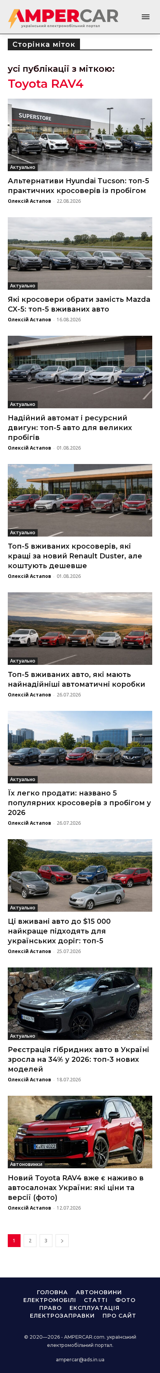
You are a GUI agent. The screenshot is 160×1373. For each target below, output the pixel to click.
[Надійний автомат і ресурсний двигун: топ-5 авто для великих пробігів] (80, 372)
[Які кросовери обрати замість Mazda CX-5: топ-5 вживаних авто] (80, 253)
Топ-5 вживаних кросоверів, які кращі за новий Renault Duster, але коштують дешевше (75, 556)
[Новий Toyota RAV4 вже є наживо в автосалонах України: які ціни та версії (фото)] (80, 1132)
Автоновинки (26, 1164)
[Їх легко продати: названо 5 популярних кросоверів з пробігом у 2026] (80, 747)
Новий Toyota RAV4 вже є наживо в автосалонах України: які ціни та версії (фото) (76, 1188)
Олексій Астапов (29, 201)
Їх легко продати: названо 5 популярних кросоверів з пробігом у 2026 (79, 803)
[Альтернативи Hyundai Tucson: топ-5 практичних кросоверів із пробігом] (80, 135)
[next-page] (62, 1240)
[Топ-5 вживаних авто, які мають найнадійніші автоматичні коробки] (80, 628)
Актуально (22, 167)
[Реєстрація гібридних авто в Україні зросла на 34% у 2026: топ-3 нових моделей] (80, 1003)
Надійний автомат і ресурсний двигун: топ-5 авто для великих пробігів (70, 428)
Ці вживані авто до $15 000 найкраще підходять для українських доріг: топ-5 (59, 931)
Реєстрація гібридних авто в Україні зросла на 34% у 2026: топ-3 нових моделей (78, 1059)
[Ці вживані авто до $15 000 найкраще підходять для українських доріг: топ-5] (80, 875)
